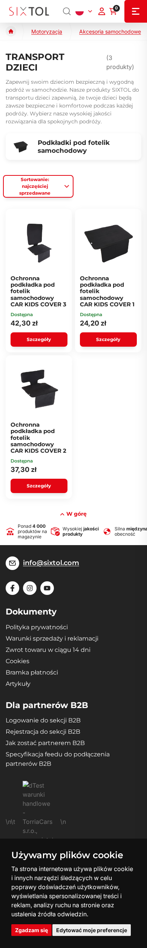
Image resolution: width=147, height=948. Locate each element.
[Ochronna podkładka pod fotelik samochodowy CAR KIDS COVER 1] (108, 243)
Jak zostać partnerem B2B (45, 743)
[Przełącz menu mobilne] (135, 11)
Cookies (17, 661)
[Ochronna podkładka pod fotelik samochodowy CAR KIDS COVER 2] (39, 389)
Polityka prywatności (37, 627)
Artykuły (18, 683)
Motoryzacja (46, 31)
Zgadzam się (31, 930)
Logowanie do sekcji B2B (43, 720)
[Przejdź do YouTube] (47, 588)
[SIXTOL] (29, 11)
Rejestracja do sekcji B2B (43, 731)
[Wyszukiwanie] (67, 11)
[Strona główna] (11, 31)
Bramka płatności (32, 672)
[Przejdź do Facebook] (12, 588)
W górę (76, 513)
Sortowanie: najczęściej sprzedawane (35, 186)
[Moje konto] (102, 11)
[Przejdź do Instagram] (30, 588)
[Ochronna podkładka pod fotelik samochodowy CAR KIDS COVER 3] (39, 243)
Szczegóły (39, 339)
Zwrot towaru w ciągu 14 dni (48, 649)
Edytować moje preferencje (91, 930)
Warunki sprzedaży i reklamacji (52, 638)
